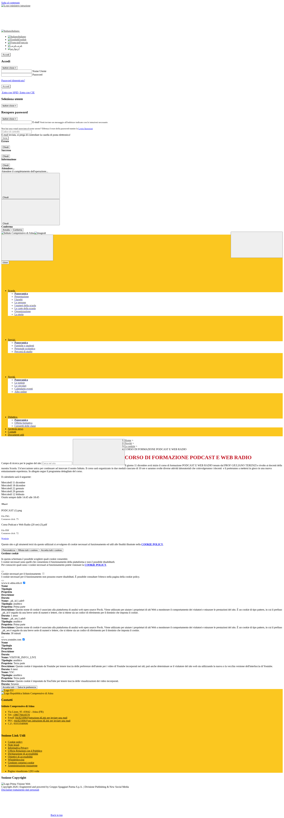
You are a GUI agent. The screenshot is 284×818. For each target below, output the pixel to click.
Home (128, 440)
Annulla (6, 230)
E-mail (35, 122)
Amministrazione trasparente (22, 765)
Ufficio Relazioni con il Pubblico (25, 750)
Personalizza (9, 550)
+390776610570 (21, 714)
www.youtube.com (11, 639)
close (5, 262)
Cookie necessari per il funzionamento (21, 573)
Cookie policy (15, 742)
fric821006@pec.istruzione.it (42, 720)
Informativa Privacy (18, 747)
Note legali (13, 744)
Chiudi (6, 147)
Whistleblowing (16, 759)
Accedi (6, 54)
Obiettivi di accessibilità (20, 756)
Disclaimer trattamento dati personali (20, 789)
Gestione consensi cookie (21, 762)
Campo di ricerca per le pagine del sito (21, 463)
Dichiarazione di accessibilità (23, 753)
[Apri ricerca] (257, 245)
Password (37, 74)
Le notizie (130, 446)
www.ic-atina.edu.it (11, 583)
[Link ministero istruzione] (15, 5)
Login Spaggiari (85, 128)
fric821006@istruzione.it (41, 717)
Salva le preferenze (27, 687)
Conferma (17, 230)
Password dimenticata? (13, 80)
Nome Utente (39, 71)
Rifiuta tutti (28, 550)
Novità (128, 443)
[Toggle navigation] (27, 248)
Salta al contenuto (10, 2)
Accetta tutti (51, 550)
